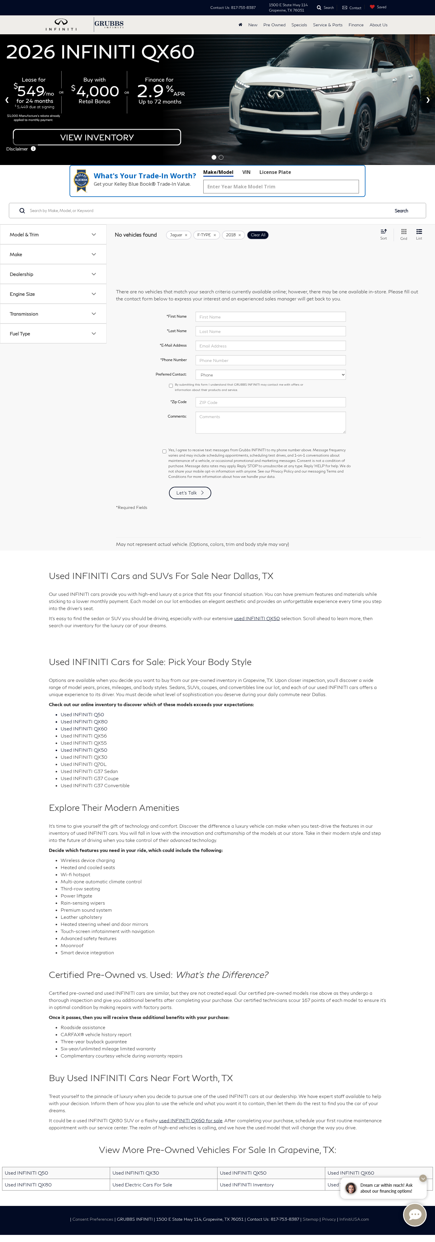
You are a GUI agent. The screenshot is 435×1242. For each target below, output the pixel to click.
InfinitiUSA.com (354, 1138)
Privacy (329, 1138)
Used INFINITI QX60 (351, 1091)
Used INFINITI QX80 (28, 1103)
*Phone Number (173, 278)
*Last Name (177, 249)
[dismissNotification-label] (423, 1178)
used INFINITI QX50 (257, 536)
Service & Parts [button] (328, 24)
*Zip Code (178, 320)
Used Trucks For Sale (350, 1103)
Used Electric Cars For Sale (142, 1103)
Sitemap (310, 1138)
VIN (246, 91)
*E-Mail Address (173, 264)
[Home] (240, 24)
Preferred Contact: (171, 293)
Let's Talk (186, 411)
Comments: (177, 335)
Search (401, 129)
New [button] (252, 24)
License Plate (275, 91)
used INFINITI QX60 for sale (191, 1039)
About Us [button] (379, 24)
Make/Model (218, 91)
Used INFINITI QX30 (135, 1091)
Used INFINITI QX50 (243, 1091)
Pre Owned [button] (274, 24)
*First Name (177, 235)
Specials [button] (299, 24)
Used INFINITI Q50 (26, 1091)
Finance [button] (356, 24)
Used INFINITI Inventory (247, 1103)
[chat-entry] (415, 1215)
